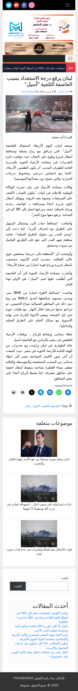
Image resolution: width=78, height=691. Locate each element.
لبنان (28, 406)
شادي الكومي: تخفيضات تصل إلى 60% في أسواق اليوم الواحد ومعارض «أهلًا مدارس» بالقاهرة (42, 617)
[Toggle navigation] (67, 5)
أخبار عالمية (63, 91)
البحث (64, 578)
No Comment (28, 91)
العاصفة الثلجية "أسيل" (46, 406)
